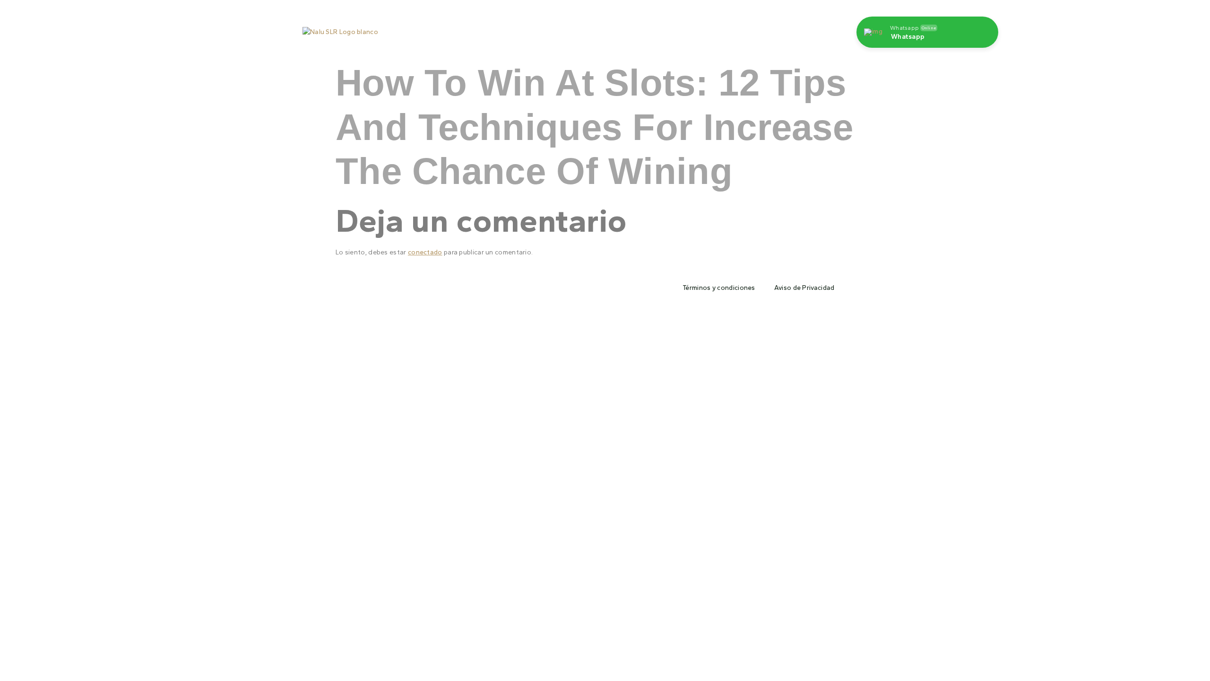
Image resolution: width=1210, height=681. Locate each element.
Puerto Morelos (557, 27)
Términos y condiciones (719, 288)
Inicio (505, 27)
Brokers (728, 27)
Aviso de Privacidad (804, 288)
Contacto (682, 27)
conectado (425, 252)
